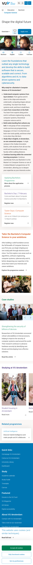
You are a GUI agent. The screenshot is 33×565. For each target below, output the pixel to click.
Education (10, 10)
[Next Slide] (30, 317)
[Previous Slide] (25, 317)
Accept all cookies (16, 548)
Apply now (24, 31)
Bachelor (21, 10)
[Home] (3, 10)
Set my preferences (16, 561)
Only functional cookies (16, 554)
